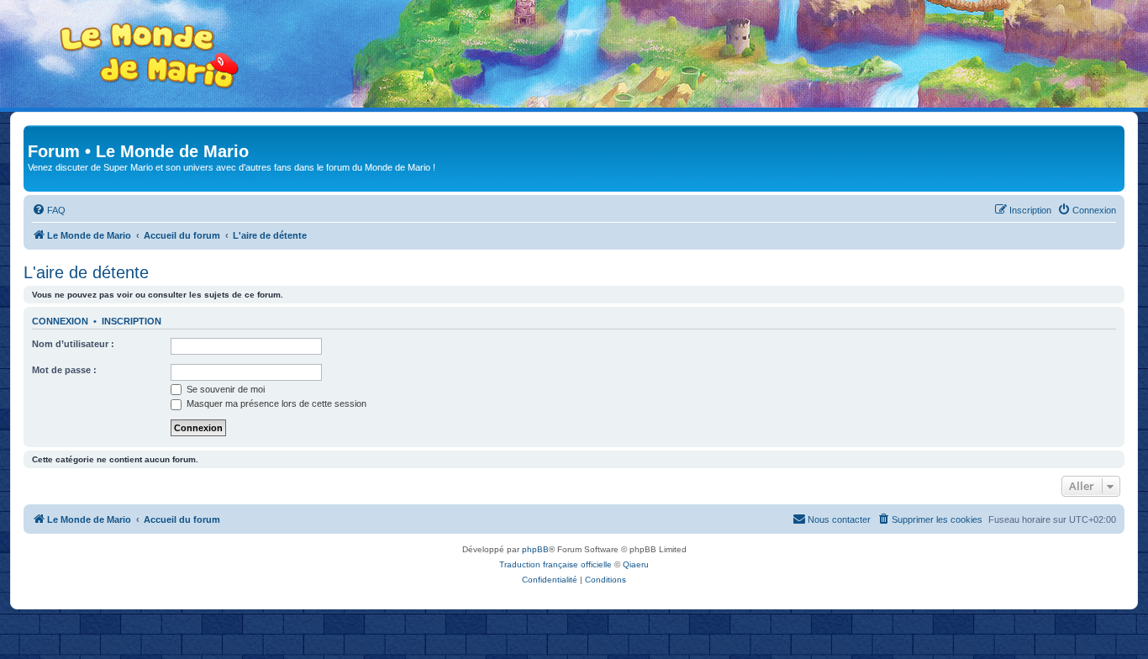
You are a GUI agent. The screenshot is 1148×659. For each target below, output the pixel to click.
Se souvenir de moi (224, 389)
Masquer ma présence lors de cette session (275, 403)
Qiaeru (636, 564)
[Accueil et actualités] (149, 55)
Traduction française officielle (555, 564)
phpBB (535, 549)
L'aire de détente (86, 272)
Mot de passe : (64, 370)
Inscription (131, 321)
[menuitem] (49, 210)
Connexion (60, 321)
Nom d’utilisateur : (73, 344)
